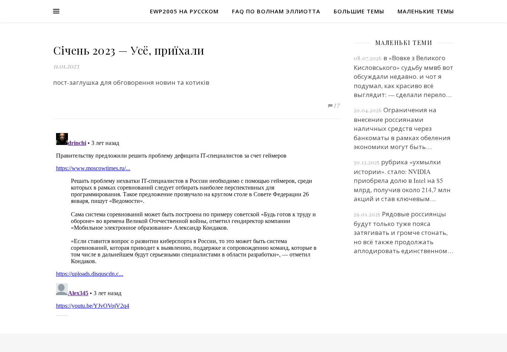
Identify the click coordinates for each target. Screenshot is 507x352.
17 (336, 105)
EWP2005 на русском (184, 11)
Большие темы (359, 11)
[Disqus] (196, 223)
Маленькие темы (426, 11)
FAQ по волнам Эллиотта (276, 11)
